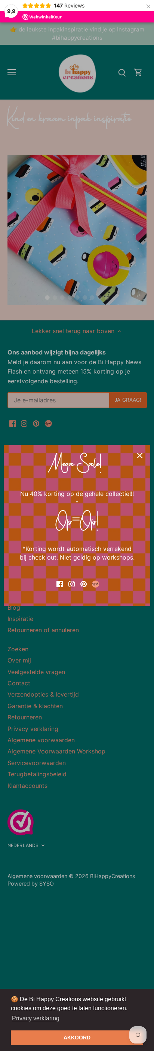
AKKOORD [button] (77, 1038)
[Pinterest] (83, 583)
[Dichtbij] (140, 455)
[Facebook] (59, 583)
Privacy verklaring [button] (35, 1018)
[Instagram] (71, 583)
